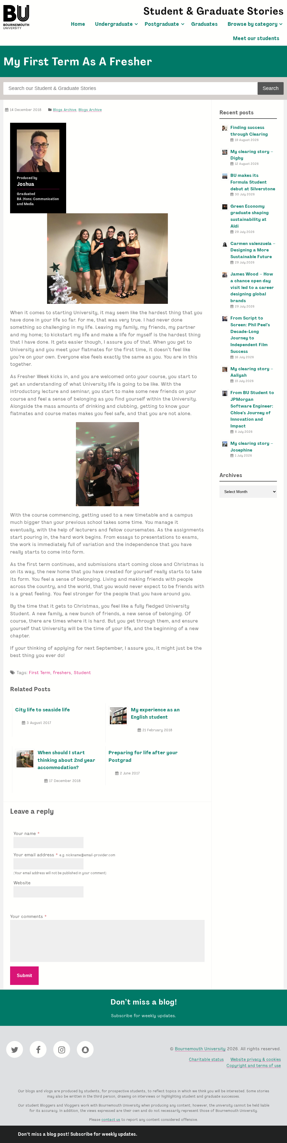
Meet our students (256, 38)
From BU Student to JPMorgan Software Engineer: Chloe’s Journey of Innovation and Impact (252, 409)
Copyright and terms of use (253, 1065)
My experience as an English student (155, 713)
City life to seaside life (42, 709)
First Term (39, 672)
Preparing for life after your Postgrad (143, 756)
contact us (110, 1119)
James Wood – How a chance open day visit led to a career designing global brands (252, 287)
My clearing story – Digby (251, 155)
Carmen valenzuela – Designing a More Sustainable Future (253, 250)
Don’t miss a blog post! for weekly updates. (77, 1134)
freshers (62, 672)
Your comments (27, 916)
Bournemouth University (16, 17)
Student (82, 672)
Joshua (25, 184)
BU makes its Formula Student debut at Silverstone (252, 182)
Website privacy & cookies (255, 1059)
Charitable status (206, 1059)
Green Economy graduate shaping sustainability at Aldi (249, 216)
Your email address (64, 855)
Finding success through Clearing (249, 130)
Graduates (204, 24)
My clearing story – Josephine (251, 446)
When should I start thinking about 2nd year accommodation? (66, 760)
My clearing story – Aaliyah (251, 372)
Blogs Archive (64, 109)
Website (22, 883)
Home (78, 24)
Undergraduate (114, 24)
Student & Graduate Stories (213, 11)
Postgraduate (162, 24)
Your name (25, 833)
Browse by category (252, 24)
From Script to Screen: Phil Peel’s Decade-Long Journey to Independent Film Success (250, 334)
